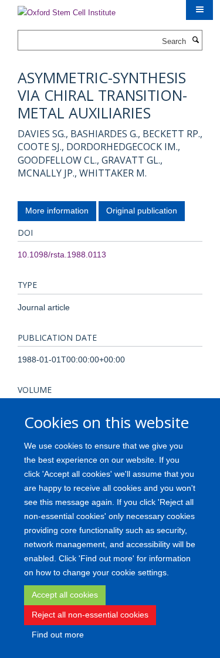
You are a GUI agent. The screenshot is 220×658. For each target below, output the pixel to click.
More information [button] (57, 210)
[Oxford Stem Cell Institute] (67, 9)
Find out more (58, 634)
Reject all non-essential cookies (90, 614)
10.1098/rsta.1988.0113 (62, 254)
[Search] (195, 40)
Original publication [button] (141, 210)
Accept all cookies (65, 594)
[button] (199, 10)
